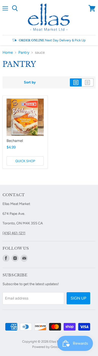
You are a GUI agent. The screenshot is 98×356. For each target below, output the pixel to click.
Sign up (78, 298)
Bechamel (15, 140)
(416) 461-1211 (14, 233)
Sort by (30, 82)
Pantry (23, 52)
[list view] (87, 82)
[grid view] (76, 82)
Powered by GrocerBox (49, 347)
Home (8, 52)
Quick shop (25, 161)
